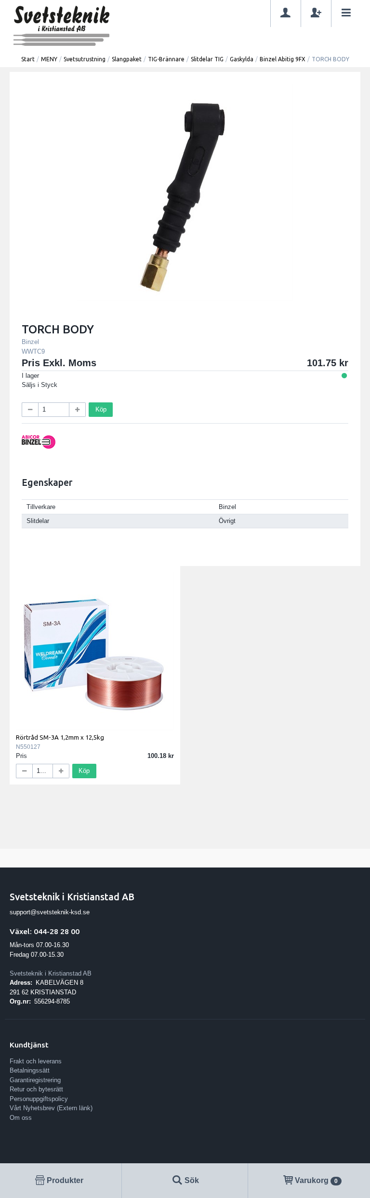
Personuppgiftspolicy (39, 1098)
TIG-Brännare (166, 59)
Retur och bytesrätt (36, 1089)
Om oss (21, 1117)
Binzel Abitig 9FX (282, 59)
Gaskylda (241, 59)
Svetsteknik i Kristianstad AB (51, 973)
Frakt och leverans (36, 1061)
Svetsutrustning (85, 59)
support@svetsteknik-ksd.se (50, 912)
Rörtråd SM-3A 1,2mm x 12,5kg (60, 737)
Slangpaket (127, 59)
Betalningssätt (30, 1070)
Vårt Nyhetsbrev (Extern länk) (51, 1108)
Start (28, 59)
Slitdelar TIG (207, 59)
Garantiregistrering (35, 1080)
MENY (49, 59)
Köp (100, 409)
